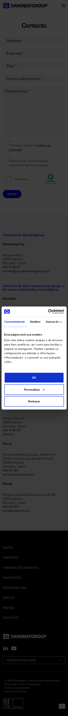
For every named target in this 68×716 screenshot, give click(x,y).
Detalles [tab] (35, 321)
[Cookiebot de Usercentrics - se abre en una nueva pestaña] (48, 311)
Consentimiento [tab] (14, 321)
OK (34, 377)
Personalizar (32, 389)
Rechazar (34, 401)
